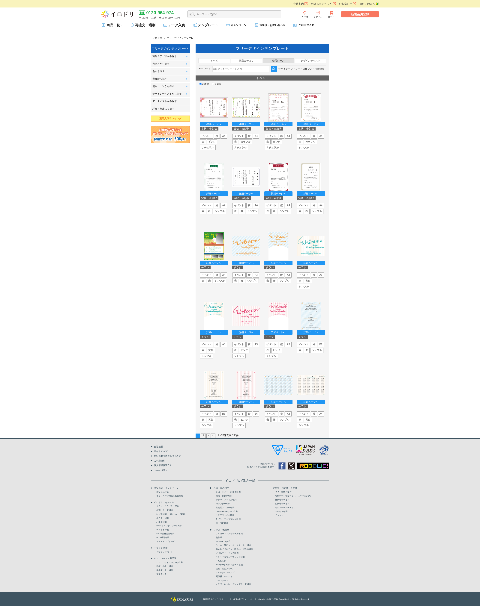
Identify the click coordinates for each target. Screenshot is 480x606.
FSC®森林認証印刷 (165, 533)
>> (213, 435)
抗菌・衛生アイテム (225, 568)
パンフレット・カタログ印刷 (169, 562)
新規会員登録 (360, 14)
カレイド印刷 (281, 511)
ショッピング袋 (223, 541)
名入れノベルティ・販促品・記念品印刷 (234, 549)
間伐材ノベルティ (224, 576)
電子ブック (161, 574)
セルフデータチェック (285, 507)
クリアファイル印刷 (225, 515)
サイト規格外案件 (283, 492)
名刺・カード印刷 (164, 510)
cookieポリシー (162, 470)
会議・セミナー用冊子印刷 (228, 492)
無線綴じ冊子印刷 (164, 570)
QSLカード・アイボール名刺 (229, 533)
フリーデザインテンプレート (182, 38)
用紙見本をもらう (321, 3)
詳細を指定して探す (163, 108)
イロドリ (157, 38)
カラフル (245, 141)
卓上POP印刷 (222, 523)
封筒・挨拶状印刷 (224, 496)
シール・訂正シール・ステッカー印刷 (233, 545)
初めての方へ (367, 3)
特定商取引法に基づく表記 (167, 456)
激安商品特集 (162, 492)
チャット (279, 515)
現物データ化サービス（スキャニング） (293, 496)
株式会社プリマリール (242, 599)
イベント (207, 136)
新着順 (205, 84)
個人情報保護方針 (163, 465)
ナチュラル (208, 147)
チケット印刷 (162, 529)
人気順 (217, 84)
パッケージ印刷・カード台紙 (229, 564)
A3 (256, 274)
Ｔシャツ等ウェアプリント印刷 (230, 557)
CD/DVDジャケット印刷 (227, 511)
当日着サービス (282, 500)
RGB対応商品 (162, 537)
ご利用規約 (159, 460)
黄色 (307, 280)
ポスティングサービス (166, 541)
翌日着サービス (282, 503)
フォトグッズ (222, 580)
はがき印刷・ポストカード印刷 (170, 514)
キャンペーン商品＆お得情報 (169, 496)
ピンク (212, 141)
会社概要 (158, 446)
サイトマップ (160, 451)
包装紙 (219, 537)
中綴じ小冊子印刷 (164, 566)
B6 (320, 344)
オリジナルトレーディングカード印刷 (233, 584)
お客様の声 (345, 3)
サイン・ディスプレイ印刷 (228, 519)
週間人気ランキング (170, 118)
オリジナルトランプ (225, 572)
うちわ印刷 (221, 561)
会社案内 (298, 3)
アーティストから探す (164, 101)
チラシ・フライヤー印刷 (167, 506)
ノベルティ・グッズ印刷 (227, 553)
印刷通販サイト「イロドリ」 (215, 599)
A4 (223, 136)
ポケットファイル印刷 (226, 500)
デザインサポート (164, 552)
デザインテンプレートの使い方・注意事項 (301, 68)
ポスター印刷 (162, 518)
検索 (192, 14)
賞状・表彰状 (209, 128)
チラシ (205, 267)
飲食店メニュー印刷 (225, 507)
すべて (214, 60)
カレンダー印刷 (223, 503)
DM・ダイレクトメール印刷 (169, 526)
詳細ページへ (213, 124)
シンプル (304, 147)
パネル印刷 (161, 522)
